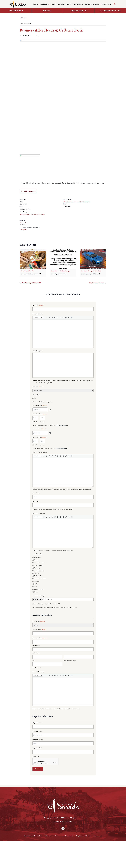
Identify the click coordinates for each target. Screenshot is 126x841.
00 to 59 (42, 422)
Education (36, 573)
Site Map (69, 821)
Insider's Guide (106, 4)
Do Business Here (79, 11)
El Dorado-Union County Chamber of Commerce (76, 202)
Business (22, 214)
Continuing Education (39, 571)
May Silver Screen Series (97, 283)
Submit (37, 768)
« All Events (23, 18)
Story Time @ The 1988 (27, 271)
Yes (34, 398)
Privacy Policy (59, 821)
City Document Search (83, 835)
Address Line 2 (36, 653)
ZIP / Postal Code (36, 668)
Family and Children (39, 576)
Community (42, 214)
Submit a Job (98, 835)
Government (37, 581)
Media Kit (49, 835)
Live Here (47, 11)
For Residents (44, 4)
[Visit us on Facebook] (63, 828)
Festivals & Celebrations (40, 579)
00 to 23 (34, 422)
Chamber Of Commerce (31, 214)
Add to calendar (28, 191)
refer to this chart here (61, 425)
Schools (36, 592)
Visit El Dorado (16, 11)
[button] (37, 317)
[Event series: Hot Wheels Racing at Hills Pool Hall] (99, 273)
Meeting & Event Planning (74, 4)
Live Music (36, 587)
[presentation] (33, 259)
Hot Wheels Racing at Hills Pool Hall (91, 271)
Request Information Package (33, 835)
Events (35, 4)
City (33, 660)
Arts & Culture (37, 557)
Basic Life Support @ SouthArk (31, 283)
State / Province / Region (70, 660)
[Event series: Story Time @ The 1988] (40, 273)
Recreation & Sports (39, 589)
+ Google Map (24, 229)
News (56, 835)
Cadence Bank (24, 223)
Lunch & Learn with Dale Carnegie (60, 271)
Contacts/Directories (92, 4)
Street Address (36, 645)
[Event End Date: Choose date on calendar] (49, 433)
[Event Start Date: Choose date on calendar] (49, 409)
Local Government (58, 4)
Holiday (36, 584)
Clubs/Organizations (39, 565)
